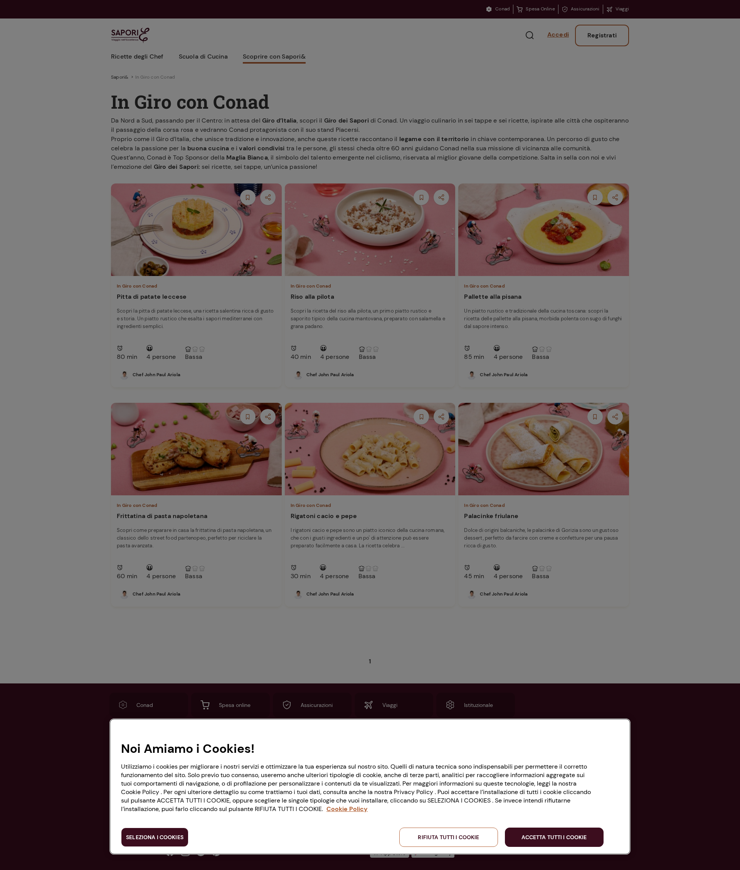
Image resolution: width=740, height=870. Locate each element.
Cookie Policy (347, 809)
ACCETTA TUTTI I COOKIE (554, 837)
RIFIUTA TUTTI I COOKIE (448, 837)
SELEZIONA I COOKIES (154, 837)
